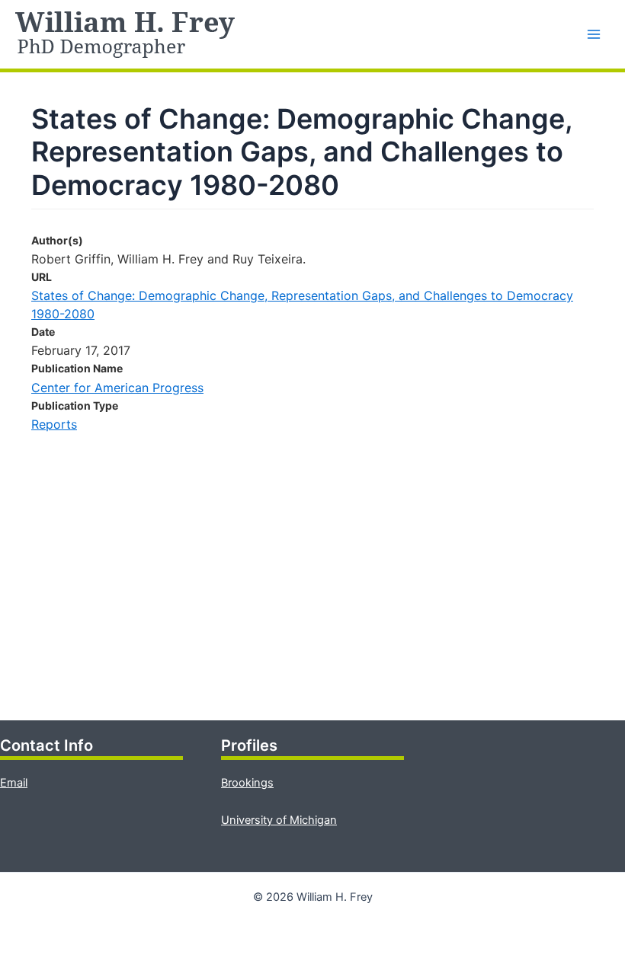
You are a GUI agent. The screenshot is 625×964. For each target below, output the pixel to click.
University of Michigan (279, 820)
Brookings (247, 783)
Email (13, 783)
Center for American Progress (117, 387)
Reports (54, 424)
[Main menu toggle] (594, 34)
